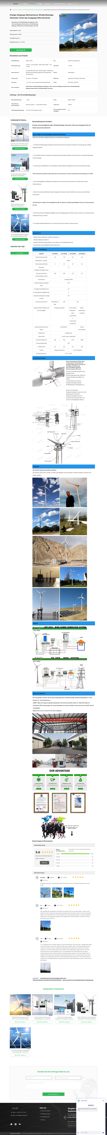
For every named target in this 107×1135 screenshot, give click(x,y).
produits (19, 9)
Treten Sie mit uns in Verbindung (59, 4)
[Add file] (78, 1132)
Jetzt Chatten (20, 50)
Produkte (32, 3)
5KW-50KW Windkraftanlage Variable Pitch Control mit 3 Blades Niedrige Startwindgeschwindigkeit (20, 1018)
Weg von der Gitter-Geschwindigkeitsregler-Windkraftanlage (78, 980)
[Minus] (103, 1101)
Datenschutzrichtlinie (15, 1133)
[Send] (103, 1132)
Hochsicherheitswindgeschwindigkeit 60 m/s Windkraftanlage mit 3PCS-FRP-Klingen (20, 236)
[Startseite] (15, 3)
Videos (40, 3)
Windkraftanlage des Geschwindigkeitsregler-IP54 (53, 978)
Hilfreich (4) (45, 941)
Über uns (48, 3)
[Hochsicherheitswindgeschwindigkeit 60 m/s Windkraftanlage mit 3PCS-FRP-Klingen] (20, 1037)
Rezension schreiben (44, 863)
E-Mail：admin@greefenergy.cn (19, 1115)
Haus (24, 3)
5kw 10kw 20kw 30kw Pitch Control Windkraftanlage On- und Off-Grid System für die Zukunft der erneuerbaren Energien (42, 1018)
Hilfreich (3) (45, 880)
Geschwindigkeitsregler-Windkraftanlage (32, 9)
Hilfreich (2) (45, 908)
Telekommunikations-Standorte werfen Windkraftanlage (47, 980)
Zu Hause (14, 9)
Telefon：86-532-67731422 (19, 1112)
